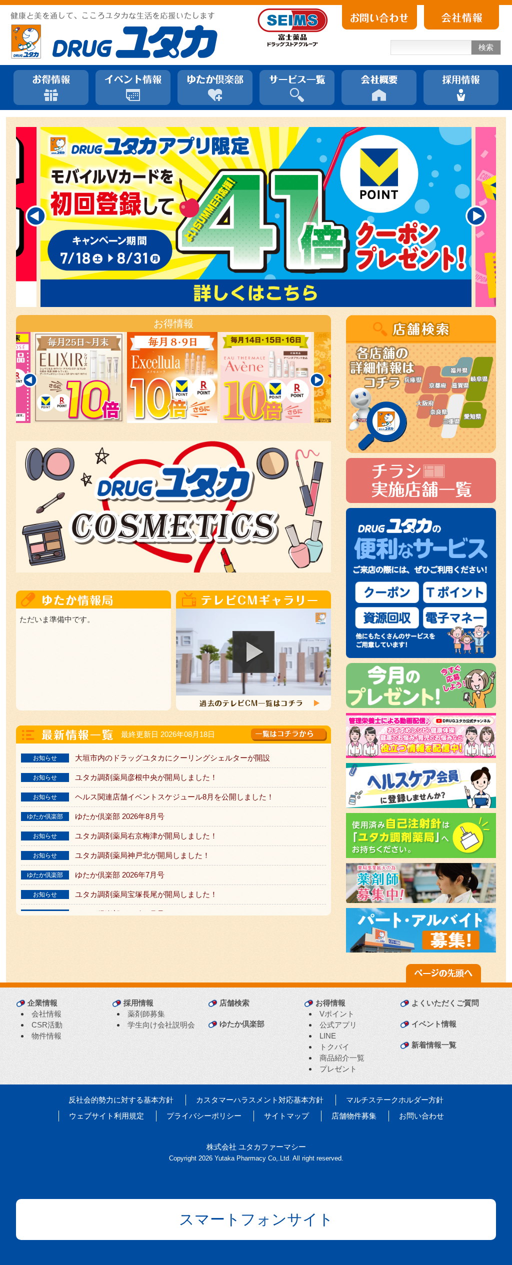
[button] (253, 652)
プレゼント (338, 1068)
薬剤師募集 (146, 1014)
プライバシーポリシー (204, 1116)
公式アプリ (338, 1024)
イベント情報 (434, 1024)
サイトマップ (286, 1116)
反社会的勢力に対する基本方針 (121, 1100)
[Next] (476, 216)
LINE (328, 1036)
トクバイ (335, 1046)
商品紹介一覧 (342, 1058)
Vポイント (337, 1014)
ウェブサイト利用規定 (106, 1116)
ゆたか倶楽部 (242, 1024)
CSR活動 (47, 1024)
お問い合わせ (421, 1116)
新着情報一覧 (434, 1044)
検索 (486, 47)
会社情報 (47, 1014)
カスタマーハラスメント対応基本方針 (260, 1100)
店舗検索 (235, 1002)
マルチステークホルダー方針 (395, 1100)
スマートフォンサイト (256, 1219)
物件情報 (47, 1036)
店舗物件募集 (354, 1116)
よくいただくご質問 (445, 1002)
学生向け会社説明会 (161, 1024)
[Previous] (36, 216)
